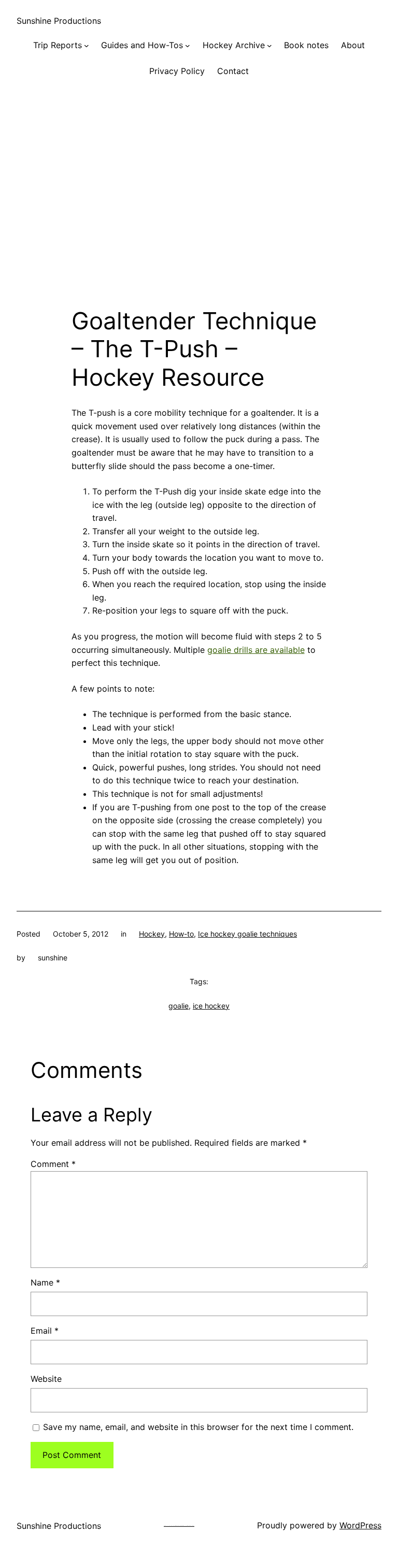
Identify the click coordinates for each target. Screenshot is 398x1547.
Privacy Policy (177, 71)
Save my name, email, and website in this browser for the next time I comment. (198, 1427)
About (353, 45)
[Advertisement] (199, 202)
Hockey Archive (234, 45)
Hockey (152, 933)
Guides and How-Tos (142, 45)
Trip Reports (57, 45)
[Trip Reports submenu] (86, 45)
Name (45, 1282)
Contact (233, 71)
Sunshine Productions (59, 21)
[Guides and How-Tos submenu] (187, 45)
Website (46, 1379)
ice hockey (211, 1005)
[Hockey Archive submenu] (269, 45)
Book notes (306, 45)
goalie (178, 1005)
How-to (181, 933)
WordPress (360, 1525)
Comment (53, 1164)
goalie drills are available (256, 650)
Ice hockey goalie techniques (247, 933)
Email (45, 1330)
